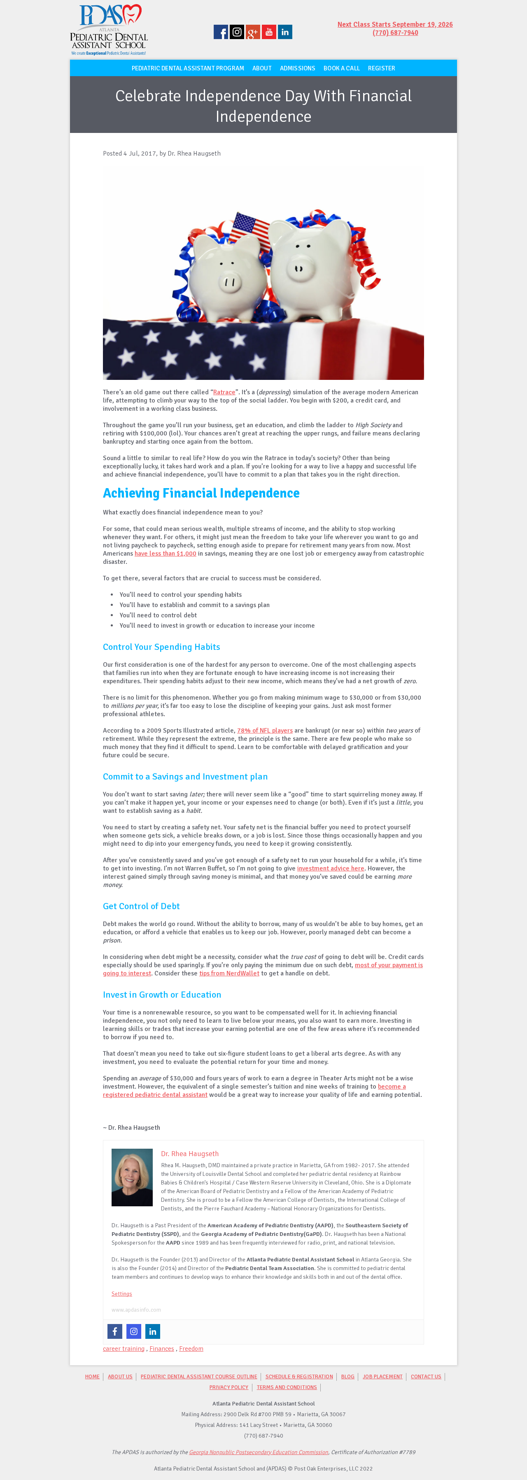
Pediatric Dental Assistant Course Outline (199, 1376)
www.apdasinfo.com (136, 1309)
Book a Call (342, 68)
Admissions (298, 68)
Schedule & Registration (299, 1376)
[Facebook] (114, 1331)
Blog (348, 1376)
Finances (161, 1349)
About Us (120, 1376)
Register (381, 68)
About (262, 68)
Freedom (191, 1349)
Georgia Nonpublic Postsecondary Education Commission (258, 1452)
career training (124, 1349)
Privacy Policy (229, 1387)
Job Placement (383, 1376)
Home (92, 1376)
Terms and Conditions (287, 1387)
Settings (122, 1293)
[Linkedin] (152, 1331)
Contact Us (426, 1376)
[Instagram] (133, 1331)
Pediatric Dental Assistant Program (188, 68)
